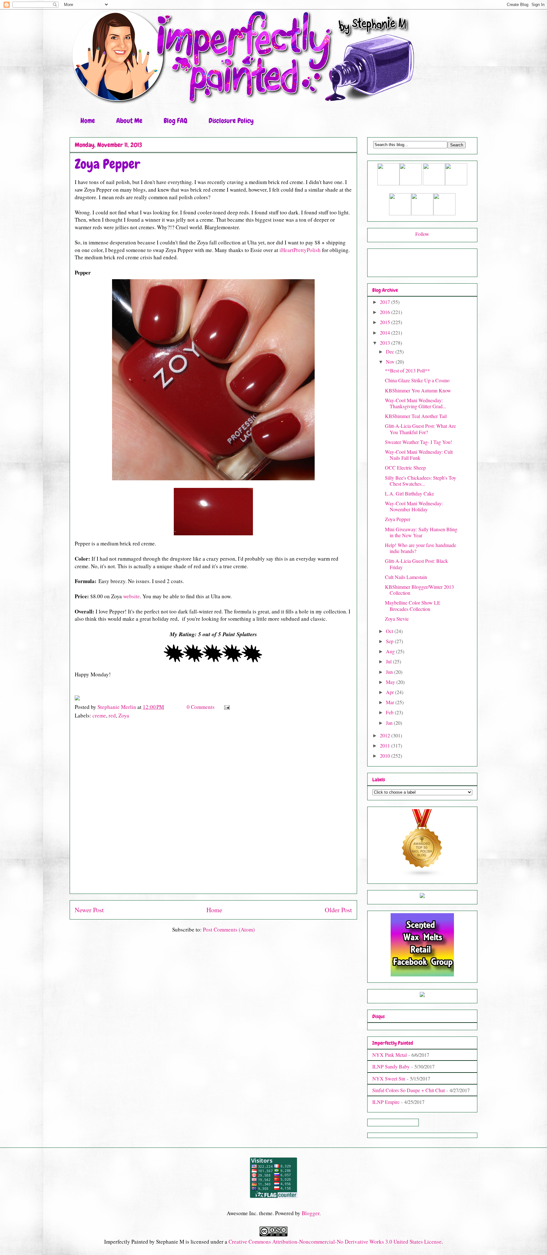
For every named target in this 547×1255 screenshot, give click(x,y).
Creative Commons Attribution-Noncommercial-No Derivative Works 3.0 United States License (335, 1241)
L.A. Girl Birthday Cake (409, 493)
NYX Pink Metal (389, 1054)
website (131, 596)
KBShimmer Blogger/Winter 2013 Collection (419, 589)
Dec (390, 351)
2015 (385, 322)
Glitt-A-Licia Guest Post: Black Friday (416, 563)
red (112, 715)
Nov (391, 361)
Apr (390, 692)
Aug (391, 651)
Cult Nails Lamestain (406, 577)
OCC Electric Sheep (405, 467)
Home (87, 120)
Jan (390, 722)
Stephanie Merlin (117, 707)
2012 (385, 735)
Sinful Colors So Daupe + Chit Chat (408, 1090)
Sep (390, 641)
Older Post (338, 909)
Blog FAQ (175, 120)
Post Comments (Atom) (229, 929)
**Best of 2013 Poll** (407, 370)
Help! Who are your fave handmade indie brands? (420, 548)
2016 (385, 312)
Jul (389, 661)
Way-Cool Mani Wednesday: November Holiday (414, 506)
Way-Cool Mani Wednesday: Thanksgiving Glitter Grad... (415, 403)
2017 (385, 301)
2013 (385, 342)
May (391, 682)
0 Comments (201, 707)
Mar (390, 702)
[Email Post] (226, 707)
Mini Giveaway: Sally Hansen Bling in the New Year (421, 532)
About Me (129, 120)
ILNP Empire (385, 1101)
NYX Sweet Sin (388, 1078)
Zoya (123, 715)
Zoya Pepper (397, 519)
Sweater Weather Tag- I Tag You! (418, 442)
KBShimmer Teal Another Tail (416, 416)
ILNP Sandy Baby (391, 1066)
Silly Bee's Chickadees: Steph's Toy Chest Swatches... (420, 480)
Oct (390, 631)
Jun (390, 671)
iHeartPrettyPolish (300, 250)
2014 (385, 332)
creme (99, 715)
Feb (390, 712)
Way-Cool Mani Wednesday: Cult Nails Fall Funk (419, 454)
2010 (385, 755)
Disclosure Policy (231, 120)
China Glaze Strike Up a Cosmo (417, 380)
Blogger (310, 1213)
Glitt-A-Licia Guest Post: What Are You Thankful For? (420, 428)
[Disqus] (213, 809)
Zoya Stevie (397, 618)
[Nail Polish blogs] (422, 875)
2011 (385, 745)
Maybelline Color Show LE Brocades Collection (412, 605)
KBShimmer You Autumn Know (418, 390)
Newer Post (89, 909)
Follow (422, 234)
